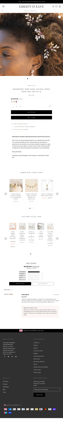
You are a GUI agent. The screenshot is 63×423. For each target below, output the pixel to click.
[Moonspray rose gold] (16, 102)
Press (4, 392)
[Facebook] (4, 356)
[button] (14, 99)
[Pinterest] (15, 356)
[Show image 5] (35, 78)
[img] (25, 294)
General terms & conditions (41, 367)
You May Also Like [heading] (31, 216)
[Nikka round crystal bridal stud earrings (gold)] (16, 185)
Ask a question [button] (43, 283)
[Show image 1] (27, 78)
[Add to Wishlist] (50, 106)
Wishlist (36, 353)
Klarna (35, 364)
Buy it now (31, 117)
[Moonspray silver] (12, 102)
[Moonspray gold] (14, 102)
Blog (4, 389)
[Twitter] (8, 356)
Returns (36, 348)
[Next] (38, 78)
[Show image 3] (31, 78)
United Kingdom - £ (14, 405)
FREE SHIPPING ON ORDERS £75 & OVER (33, 1)
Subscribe (39, 395)
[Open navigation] (3, 6)
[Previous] (24, 78)
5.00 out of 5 (35, 266)
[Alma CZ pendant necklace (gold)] (47, 185)
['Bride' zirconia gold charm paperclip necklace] (31, 185)
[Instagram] (12, 356)
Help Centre (37, 359)
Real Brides (6, 386)
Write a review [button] (20, 283)
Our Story (5, 381)
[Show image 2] (29, 78)
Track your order (38, 350)
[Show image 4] (33, 78)
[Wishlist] (56, 6)
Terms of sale (37, 369)
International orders (39, 356)
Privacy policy (37, 372)
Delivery (36, 345)
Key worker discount (39, 361)
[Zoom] (59, 16)
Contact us (36, 342)
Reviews (5, 384)
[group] (16, 190)
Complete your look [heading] (31, 172)
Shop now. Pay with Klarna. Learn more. (33, 330)
